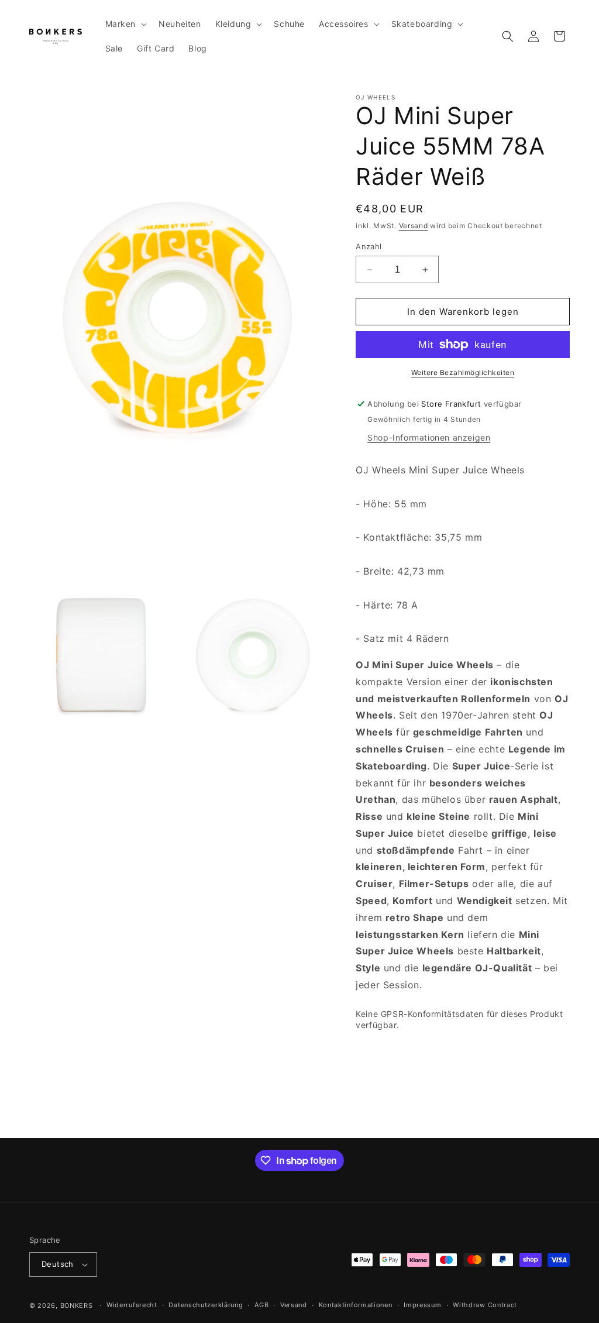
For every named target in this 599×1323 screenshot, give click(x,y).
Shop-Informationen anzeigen (428, 437)
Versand (413, 225)
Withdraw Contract (485, 1305)
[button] (125, 24)
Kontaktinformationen (356, 1305)
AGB (261, 1305)
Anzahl (368, 246)
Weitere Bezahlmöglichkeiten (463, 372)
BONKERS (76, 1305)
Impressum (422, 1305)
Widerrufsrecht (131, 1305)
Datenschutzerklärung (205, 1305)
